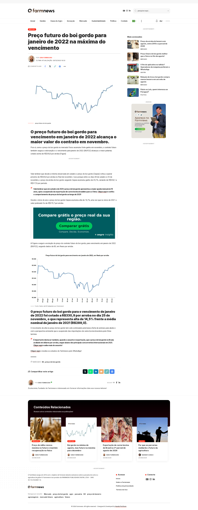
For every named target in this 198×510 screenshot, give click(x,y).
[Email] (101, 371)
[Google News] (124, 10)
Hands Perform (120, 506)
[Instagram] (127, 10)
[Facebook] (116, 382)
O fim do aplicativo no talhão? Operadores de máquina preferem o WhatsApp (155, 67)
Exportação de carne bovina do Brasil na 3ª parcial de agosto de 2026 (116, 448)
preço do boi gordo (52, 362)
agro (71, 494)
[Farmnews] (41, 11)
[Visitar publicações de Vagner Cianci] (139, 455)
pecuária (78, 494)
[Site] (114, 382)
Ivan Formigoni (46, 57)
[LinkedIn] (129, 10)
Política (143, 95)
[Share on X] (50, 66)
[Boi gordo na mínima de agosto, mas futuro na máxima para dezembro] (81, 429)
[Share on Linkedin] (96, 371)
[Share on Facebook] (45, 66)
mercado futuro (46, 497)
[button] (141, 21)
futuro (67, 497)
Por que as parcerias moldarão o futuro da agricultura (148, 448)
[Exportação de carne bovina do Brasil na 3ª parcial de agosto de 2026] (116, 429)
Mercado (32, 29)
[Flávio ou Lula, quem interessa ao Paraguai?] (133, 92)
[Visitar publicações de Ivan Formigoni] (31, 58)
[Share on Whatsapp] (90, 371)
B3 (43, 362)
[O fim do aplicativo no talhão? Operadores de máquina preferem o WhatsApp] (133, 67)
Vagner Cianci (147, 455)
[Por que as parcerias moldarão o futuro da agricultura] (152, 429)
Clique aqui (102, 192)
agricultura (58, 497)
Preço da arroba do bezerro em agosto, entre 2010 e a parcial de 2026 (153, 43)
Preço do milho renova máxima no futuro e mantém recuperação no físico (45, 448)
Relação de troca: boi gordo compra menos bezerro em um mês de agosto (155, 79)
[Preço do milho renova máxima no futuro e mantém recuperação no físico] (45, 429)
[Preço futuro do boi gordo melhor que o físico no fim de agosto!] (133, 57)
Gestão (143, 72)
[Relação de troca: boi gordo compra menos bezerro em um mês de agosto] (133, 80)
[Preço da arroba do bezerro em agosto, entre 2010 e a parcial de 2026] (133, 44)
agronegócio (33, 497)
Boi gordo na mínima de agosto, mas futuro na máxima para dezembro (81, 448)
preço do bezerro (94, 494)
